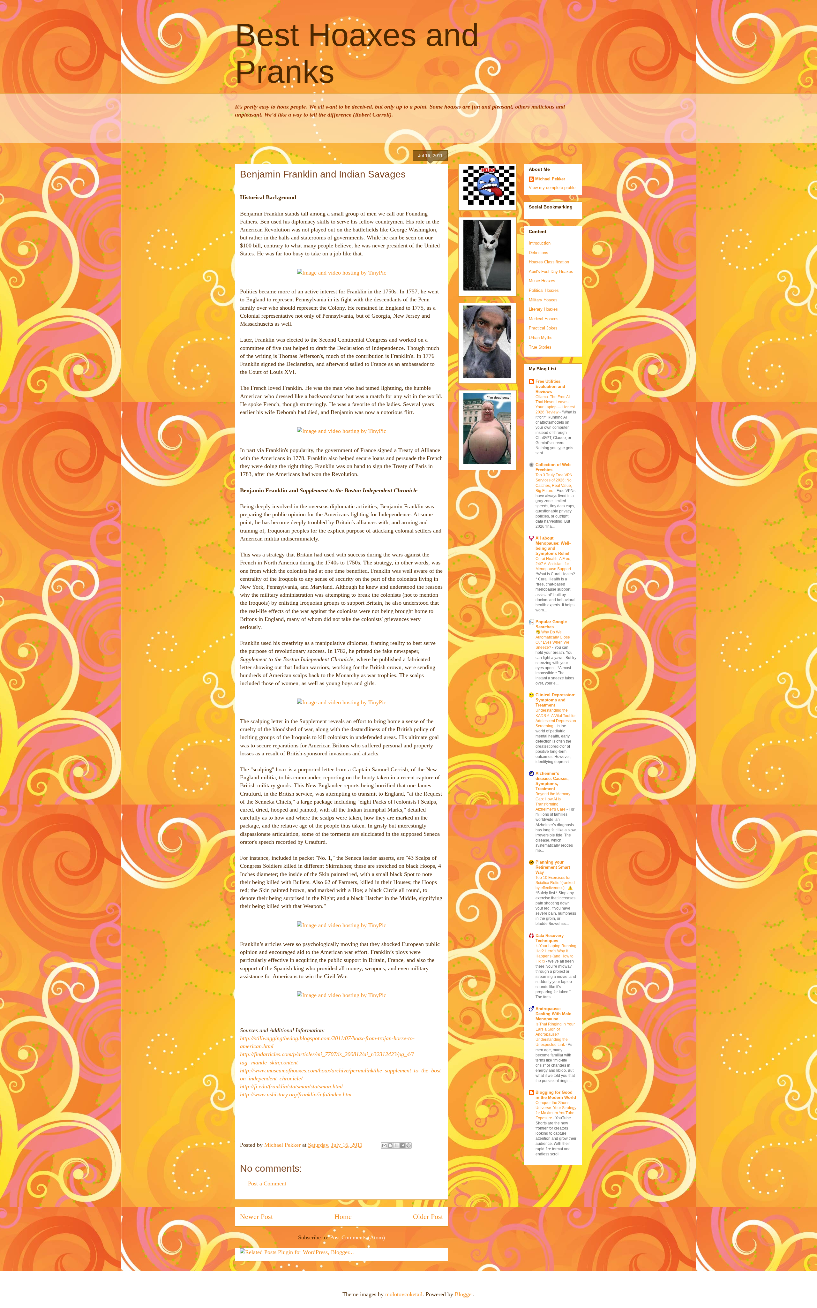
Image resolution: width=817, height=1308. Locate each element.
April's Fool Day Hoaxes (551, 271)
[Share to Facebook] (402, 1145)
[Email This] (384, 1145)
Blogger (464, 1294)
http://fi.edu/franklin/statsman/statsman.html (291, 1086)
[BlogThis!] (390, 1145)
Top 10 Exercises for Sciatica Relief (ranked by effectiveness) (555, 882)
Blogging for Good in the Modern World (556, 1095)
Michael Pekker (283, 1145)
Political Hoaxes (544, 290)
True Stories (540, 347)
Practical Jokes (543, 328)
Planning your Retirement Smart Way (553, 867)
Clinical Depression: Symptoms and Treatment (555, 699)
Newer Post (256, 1217)
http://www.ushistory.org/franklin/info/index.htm (295, 1094)
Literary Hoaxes (543, 309)
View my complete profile (552, 187)
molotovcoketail (404, 1294)
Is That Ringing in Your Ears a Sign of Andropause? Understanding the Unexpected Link (555, 1034)
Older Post (428, 1217)
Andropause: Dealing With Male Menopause (553, 1013)
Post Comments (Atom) (357, 1237)
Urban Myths (540, 337)
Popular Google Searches (551, 624)
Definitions (538, 252)
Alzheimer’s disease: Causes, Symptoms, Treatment (552, 781)
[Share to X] (396, 1145)
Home (343, 1217)
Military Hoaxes (543, 300)
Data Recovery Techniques (550, 938)
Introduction (540, 243)
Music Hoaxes (542, 280)
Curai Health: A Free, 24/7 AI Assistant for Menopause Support (554, 563)
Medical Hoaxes (543, 318)
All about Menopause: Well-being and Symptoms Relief (553, 546)
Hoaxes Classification (549, 262)
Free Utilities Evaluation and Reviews (550, 386)
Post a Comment (267, 1183)
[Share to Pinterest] (408, 1145)
